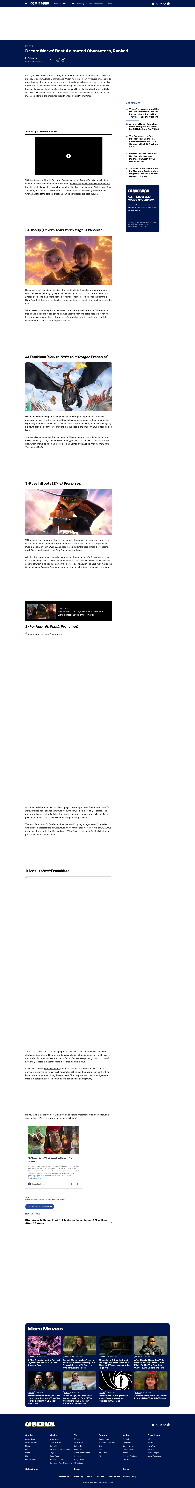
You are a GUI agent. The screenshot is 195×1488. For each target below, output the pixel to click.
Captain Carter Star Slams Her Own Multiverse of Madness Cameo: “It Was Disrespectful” (143, 157)
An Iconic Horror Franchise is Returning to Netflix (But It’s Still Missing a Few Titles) (144, 126)
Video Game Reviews (107, 1442)
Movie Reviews (55, 1442)
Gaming (80, 4)
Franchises (153, 1435)
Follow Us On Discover (39, 1206)
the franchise (50, 824)
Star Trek (150, 1449)
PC (100, 1456)
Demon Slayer (128, 1446)
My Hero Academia (130, 1456)
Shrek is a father (52, 1068)
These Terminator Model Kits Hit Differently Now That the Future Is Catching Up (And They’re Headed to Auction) (144, 113)
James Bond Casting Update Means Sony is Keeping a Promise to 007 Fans (113, 1398)
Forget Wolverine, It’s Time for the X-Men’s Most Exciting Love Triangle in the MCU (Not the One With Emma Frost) (79, 1364)
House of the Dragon (82, 1453)
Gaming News (104, 1439)
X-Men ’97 (78, 1449)
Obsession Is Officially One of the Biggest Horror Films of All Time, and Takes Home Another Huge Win (115, 1364)
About (89, 1477)
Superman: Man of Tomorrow (61, 1463)
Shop (77, 1469)
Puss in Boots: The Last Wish (87, 563)
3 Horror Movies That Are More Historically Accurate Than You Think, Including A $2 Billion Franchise (44, 1399)
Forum (111, 4)
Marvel (27, 1446)
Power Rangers (153, 1453)
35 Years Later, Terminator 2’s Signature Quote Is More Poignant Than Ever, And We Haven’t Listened (144, 172)
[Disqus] (68, 1256)
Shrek (63, 1199)
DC (26, 1449)
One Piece (127, 1459)
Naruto (125, 1453)
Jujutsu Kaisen (128, 1449)
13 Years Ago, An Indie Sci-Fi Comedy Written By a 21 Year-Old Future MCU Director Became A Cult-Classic (78, 1399)
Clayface (53, 1453)
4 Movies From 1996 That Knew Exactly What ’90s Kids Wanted (150, 1397)
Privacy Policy (143, 226)
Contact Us (63, 1477)
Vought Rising (79, 1459)
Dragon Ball (127, 1442)
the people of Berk (78, 426)
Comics (57, 4)
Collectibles (100, 4)
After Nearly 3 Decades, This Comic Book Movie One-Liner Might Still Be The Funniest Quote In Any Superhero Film (149, 1364)
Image (27, 1453)
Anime (89, 4)
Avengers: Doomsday (58, 1459)
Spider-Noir (78, 1446)
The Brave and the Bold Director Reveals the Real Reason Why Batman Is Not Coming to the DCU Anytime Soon (143, 141)
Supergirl (53, 1446)
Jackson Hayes (33, 58)
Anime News (127, 1439)
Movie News (54, 1439)
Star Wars (151, 1446)
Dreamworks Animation (33, 1199)
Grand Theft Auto (154, 1456)
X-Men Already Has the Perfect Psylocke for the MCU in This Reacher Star (44, 1363)
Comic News (30, 1439)
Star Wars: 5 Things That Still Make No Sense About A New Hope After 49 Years (66, 1222)
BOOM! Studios (31, 1459)
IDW (26, 1456)
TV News (77, 1439)
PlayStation (103, 1453)
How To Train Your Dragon (51, 1199)
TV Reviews (78, 1442)
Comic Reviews (31, 1442)
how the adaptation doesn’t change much (90, 183)
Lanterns (77, 1456)
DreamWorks (84, 95)
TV (73, 4)
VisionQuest (78, 1463)
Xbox (100, 1449)
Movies (66, 4)
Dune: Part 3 (54, 1456)
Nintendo (102, 1446)
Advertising (77, 1477)
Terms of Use (142, 224)
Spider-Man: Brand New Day (60, 1449)
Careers (100, 1477)
